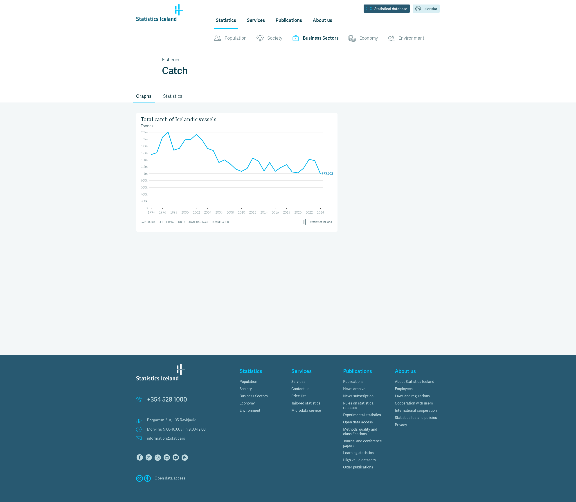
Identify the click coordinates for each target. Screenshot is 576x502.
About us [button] (322, 20)
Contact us (300, 389)
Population (236, 38)
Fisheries (171, 60)
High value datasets (359, 460)
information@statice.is (166, 438)
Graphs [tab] (143, 96)
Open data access (358, 422)
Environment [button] (250, 410)
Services (298, 381)
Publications (353, 381)
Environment (411, 38)
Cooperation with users (414, 403)
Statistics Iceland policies (416, 418)
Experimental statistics (362, 415)
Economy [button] (247, 403)
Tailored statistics (305, 403)
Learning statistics (358, 453)
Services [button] (256, 20)
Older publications (358, 467)
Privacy (401, 425)
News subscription (358, 396)
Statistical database (390, 9)
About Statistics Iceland (414, 381)
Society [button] (246, 389)
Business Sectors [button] (254, 396)
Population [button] (248, 381)
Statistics (226, 20)
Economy (368, 38)
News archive (354, 389)
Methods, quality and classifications (360, 431)
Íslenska (430, 9)
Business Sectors (321, 38)
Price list (298, 396)
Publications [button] (289, 20)
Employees (404, 389)
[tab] (262, 381)
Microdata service (306, 410)
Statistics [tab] (172, 96)
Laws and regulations (412, 396)
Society (274, 38)
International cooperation (416, 410)
